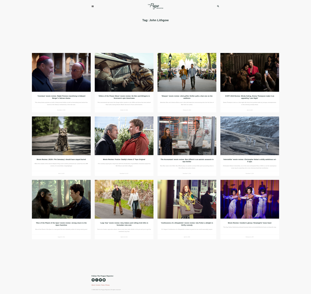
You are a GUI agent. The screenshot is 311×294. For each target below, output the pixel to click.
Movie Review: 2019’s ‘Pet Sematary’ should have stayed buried (61, 159)
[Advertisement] (80, 37)
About (93, 285)
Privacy (108, 285)
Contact (98, 285)
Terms (103, 285)
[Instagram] (96, 280)
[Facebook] (93, 280)
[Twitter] (100, 280)
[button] (92, 6)
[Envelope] (104, 280)
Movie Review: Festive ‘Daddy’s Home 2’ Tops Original (124, 159)
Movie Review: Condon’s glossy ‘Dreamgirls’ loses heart (249, 223)
